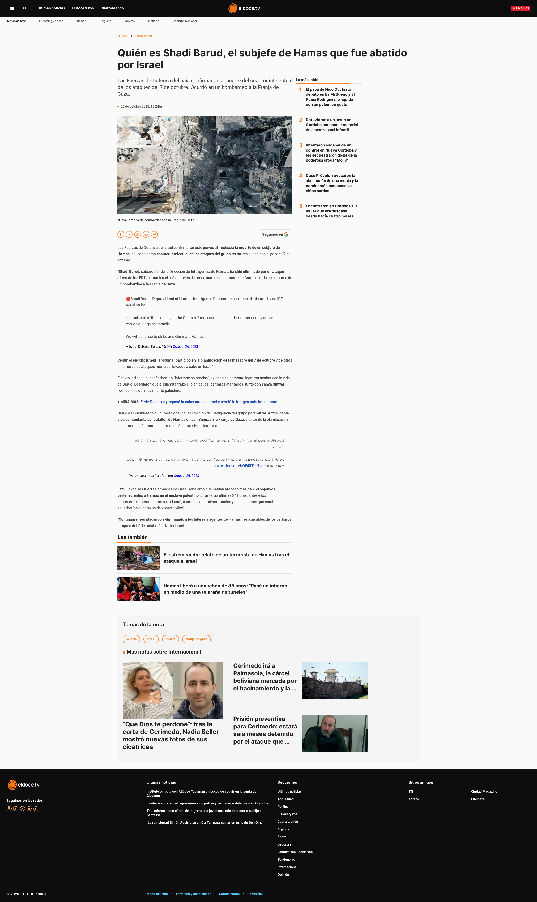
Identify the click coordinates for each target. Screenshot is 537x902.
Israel (151, 639)
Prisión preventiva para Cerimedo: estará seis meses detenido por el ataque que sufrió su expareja (266, 734)
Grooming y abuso (51, 21)
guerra (171, 639)
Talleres (130, 21)
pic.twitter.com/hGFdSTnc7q (238, 465)
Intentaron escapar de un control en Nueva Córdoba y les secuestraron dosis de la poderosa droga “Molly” (331, 152)
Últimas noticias (51, 8)
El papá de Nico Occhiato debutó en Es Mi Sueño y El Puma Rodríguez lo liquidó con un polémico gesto (330, 97)
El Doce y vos (83, 8)
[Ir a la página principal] (244, 8)
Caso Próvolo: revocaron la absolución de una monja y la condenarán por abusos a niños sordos (332, 183)
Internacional (145, 36)
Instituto (153, 21)
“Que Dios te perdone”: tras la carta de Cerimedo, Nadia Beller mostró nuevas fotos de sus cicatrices (171, 735)
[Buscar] (25, 8)
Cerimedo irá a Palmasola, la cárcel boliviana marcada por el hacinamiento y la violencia (265, 680)
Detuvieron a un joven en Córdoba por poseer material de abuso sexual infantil (332, 125)
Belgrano (105, 21)
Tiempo (81, 21)
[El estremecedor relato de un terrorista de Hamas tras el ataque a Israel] (138, 558)
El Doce (122, 36)
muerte (131, 639)
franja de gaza (196, 639)
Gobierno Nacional (185, 21)
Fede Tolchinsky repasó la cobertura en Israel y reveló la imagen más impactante (209, 402)
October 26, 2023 (185, 347)
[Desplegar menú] (9, 8)
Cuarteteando (112, 8)
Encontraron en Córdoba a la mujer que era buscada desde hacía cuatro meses (331, 211)
